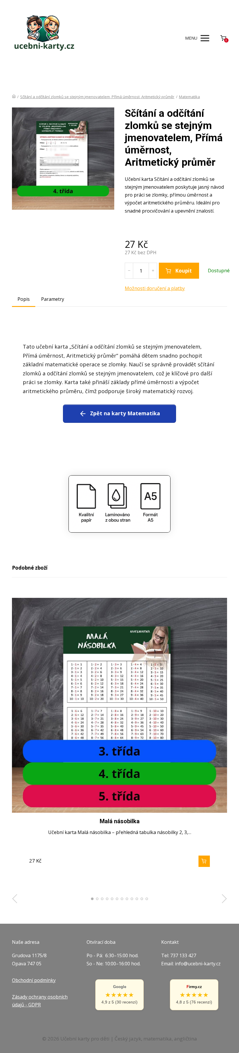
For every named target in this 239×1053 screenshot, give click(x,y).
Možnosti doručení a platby (155, 288)
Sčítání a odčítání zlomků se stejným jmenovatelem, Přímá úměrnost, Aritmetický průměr (97, 96)
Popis (23, 299)
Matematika (189, 96)
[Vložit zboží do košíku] (204, 861)
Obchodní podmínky (34, 980)
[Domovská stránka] (14, 96)
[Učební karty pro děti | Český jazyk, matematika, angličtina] (43, 38)
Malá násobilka (120, 821)
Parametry (52, 299)
